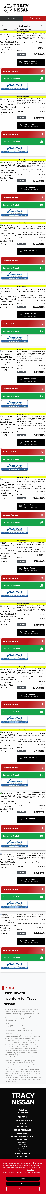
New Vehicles (22, 1143)
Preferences (23, 1189)
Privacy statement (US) (22, 1136)
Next (11, 988)
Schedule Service (22, 1156)
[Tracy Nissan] (16, 7)
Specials (22, 1151)
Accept (23, 1178)
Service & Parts (22, 1153)
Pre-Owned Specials (22, 1149)
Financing (22, 1123)
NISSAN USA (22, 1127)
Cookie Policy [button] (30, 1170)
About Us (22, 1117)
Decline (23, 1184)
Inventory (22, 1140)
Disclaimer (22, 1133)
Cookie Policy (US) (22, 1130)
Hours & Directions (22, 1120)
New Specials (22, 1147)
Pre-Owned (22, 1145)
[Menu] (41, 4)
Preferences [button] (37, 1172)
